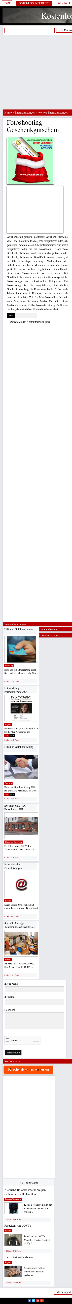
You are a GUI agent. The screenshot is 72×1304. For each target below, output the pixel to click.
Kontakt (63, 3)
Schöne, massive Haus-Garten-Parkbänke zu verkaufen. (35, 1271)
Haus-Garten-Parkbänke (18, 1257)
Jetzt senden (13, 1052)
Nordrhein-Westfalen (13, 842)
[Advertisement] (36, 72)
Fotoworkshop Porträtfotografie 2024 (15, 689)
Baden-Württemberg (13, 1199)
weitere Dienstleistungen (53, 112)
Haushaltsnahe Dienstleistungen (13, 866)
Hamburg (9, 666)
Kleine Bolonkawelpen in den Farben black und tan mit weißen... (38, 1208)
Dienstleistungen (25, 112)
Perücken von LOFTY (17, 1225)
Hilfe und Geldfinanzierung (18, 629)
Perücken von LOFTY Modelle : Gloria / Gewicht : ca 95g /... (37, 1240)
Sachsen (8, 783)
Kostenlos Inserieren (34, 3)
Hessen (8, 901)
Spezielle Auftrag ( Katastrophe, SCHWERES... (19, 925)
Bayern (8, 724)
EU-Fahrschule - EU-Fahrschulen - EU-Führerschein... (15, 809)
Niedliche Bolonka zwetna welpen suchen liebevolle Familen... (25, 1192)
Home (7, 3)
